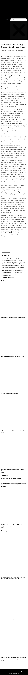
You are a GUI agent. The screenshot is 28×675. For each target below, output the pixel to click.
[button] (7, 20)
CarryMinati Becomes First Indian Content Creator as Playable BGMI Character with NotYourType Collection (14, 485)
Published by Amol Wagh (8, 277)
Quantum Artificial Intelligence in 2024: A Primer (12, 356)
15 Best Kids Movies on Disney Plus (9, 393)
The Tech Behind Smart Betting (8, 619)
